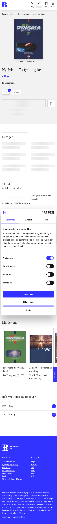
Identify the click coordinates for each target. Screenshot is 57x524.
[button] (28, 406)
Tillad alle (28, 294)
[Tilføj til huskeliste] (51, 103)
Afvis (28, 310)
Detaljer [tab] (28, 220)
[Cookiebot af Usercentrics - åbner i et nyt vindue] (42, 212)
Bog (5, 92)
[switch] (50, 266)
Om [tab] (46, 220)
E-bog (16, 92)
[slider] (28, 41)
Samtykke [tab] (10, 220)
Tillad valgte (28, 302)
